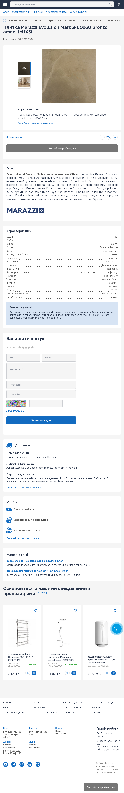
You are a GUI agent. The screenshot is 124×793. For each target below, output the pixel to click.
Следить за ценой (115, 137)
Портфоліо (39, 707)
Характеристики (21, 12)
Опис (6, 12)
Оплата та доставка (72, 702)
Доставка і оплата (56, 12)
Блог (5, 707)
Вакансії (95, 707)
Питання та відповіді (102, 702)
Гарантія (37, 702)
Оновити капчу (15, 410)
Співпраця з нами (71, 707)
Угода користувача (13, 712)
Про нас (7, 702)
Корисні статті (78, 12)
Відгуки (38, 12)
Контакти (96, 712)
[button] (117, 629)
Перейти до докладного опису (35, 123)
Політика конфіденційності (61, 712)
